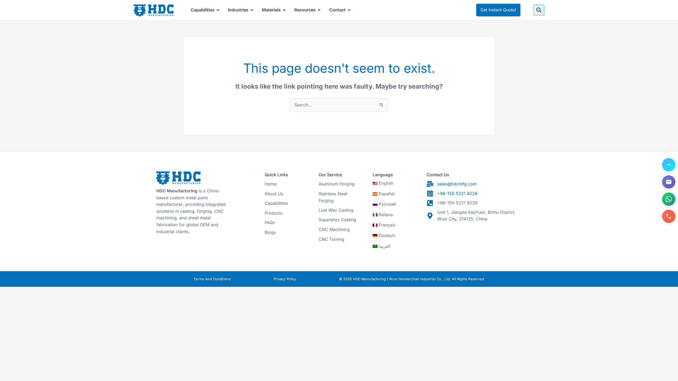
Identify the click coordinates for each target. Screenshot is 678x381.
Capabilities (276, 203)
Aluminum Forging (337, 184)
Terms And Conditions (212, 279)
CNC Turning (331, 239)
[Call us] (668, 216)
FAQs (270, 222)
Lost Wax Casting (336, 210)
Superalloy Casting (337, 219)
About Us (274, 193)
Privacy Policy (285, 279)
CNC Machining (334, 229)
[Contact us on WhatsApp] (668, 199)
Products (273, 213)
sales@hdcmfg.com (457, 184)
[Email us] (668, 182)
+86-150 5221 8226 (457, 193)
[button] (539, 10)
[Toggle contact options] (668, 164)
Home (270, 184)
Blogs (270, 232)
